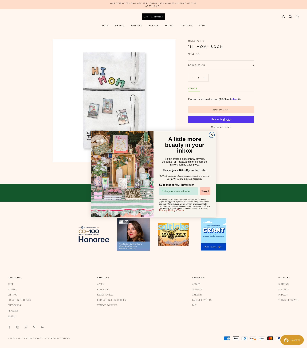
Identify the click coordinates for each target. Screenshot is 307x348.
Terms (180, 210)
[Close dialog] (212, 135)
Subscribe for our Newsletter (176, 184)
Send (205, 191)
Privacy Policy (167, 210)
